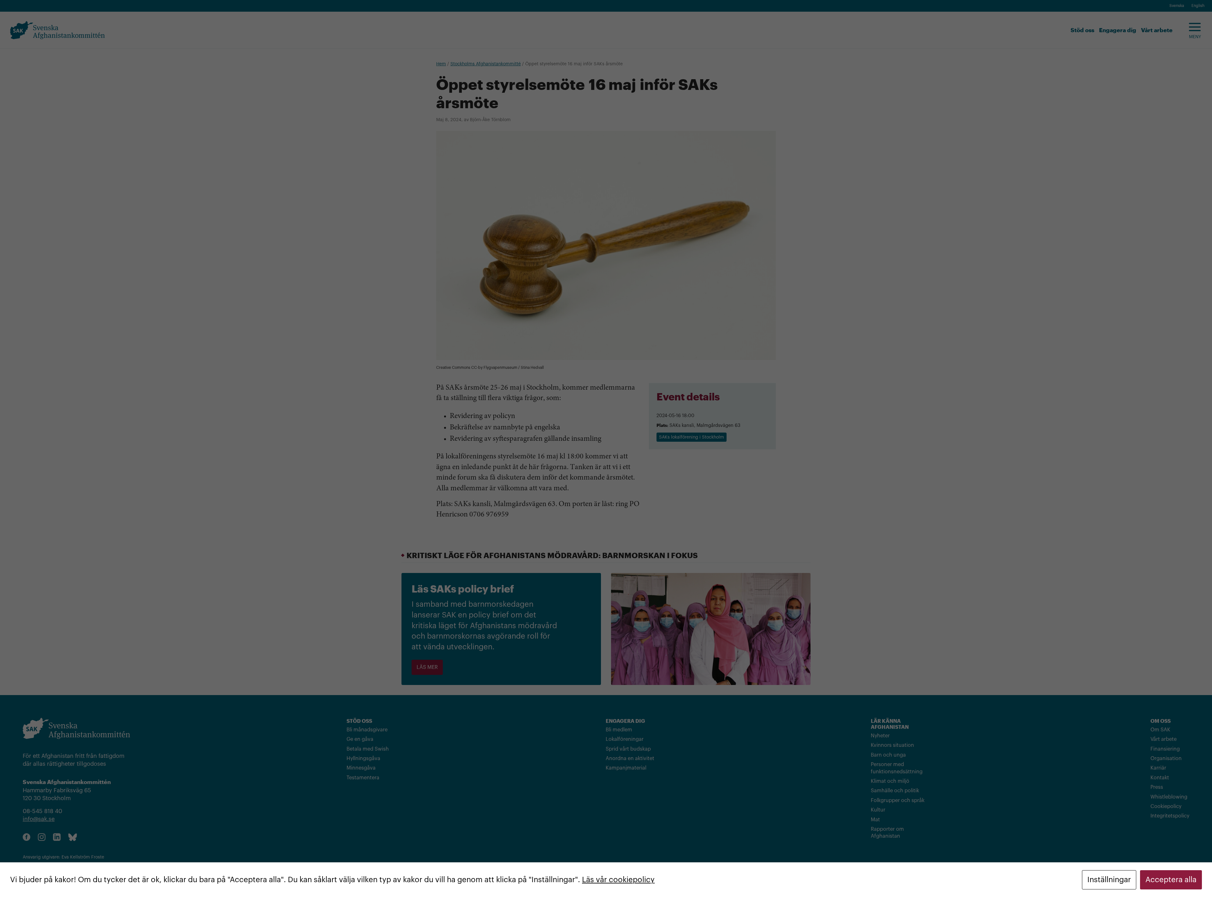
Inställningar (1109, 879)
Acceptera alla (1171, 879)
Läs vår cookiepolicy (618, 879)
